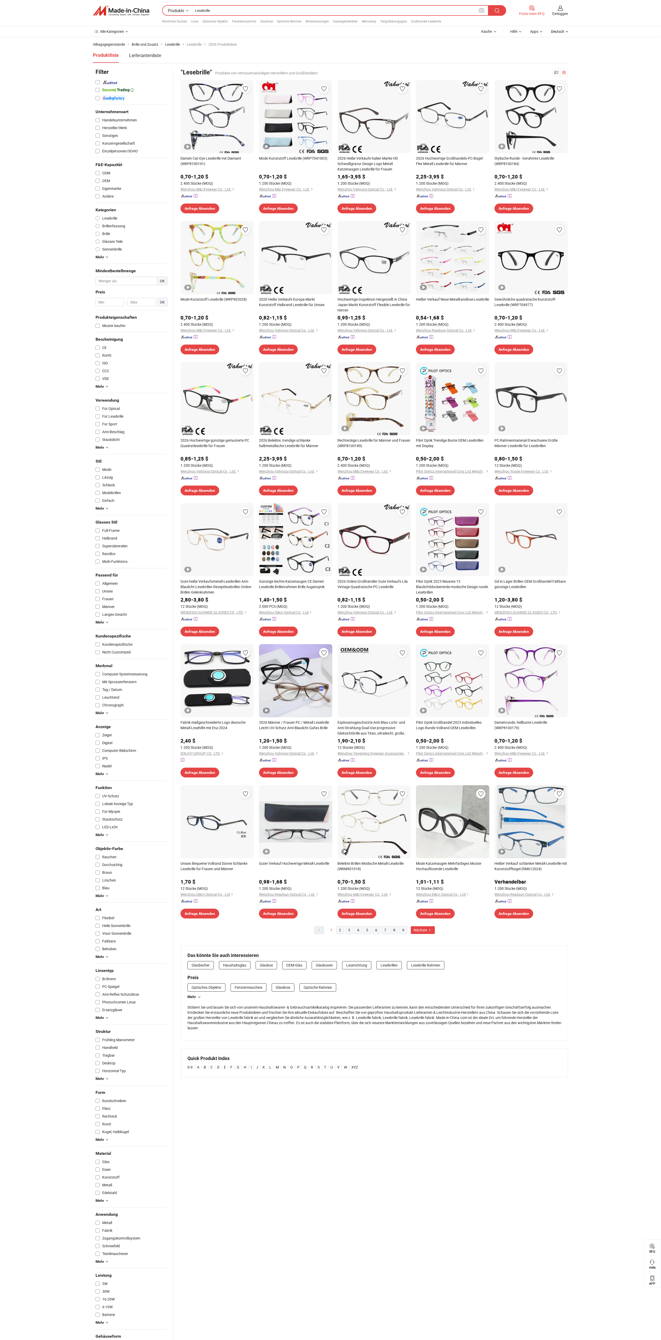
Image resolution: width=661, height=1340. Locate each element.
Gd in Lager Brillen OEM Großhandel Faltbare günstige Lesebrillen (530, 584)
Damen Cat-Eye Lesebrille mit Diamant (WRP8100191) (210, 161)
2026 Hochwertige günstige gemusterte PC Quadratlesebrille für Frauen (214, 443)
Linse (194, 21)
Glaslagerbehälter (345, 21)
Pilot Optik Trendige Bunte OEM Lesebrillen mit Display (450, 443)
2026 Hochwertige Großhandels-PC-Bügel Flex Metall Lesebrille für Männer (449, 161)
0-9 (190, 1067)
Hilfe (513, 31)
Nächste (421, 930)
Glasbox (266, 965)
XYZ (354, 1067)
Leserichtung (356, 965)
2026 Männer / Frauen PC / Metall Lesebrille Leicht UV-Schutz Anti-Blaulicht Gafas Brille (294, 725)
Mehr (191, 997)
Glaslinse (266, 21)
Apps (534, 31)
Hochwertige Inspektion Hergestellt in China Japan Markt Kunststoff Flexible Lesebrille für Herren (373, 305)
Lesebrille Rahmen (425, 965)
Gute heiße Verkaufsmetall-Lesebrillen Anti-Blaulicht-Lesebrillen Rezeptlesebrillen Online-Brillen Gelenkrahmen (216, 587)
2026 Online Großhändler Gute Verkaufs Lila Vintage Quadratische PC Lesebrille (372, 584)
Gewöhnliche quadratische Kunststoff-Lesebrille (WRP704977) (525, 302)
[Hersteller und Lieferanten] (121, 10)
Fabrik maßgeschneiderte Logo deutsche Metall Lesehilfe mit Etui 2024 (213, 725)
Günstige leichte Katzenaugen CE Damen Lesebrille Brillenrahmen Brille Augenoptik (292, 584)
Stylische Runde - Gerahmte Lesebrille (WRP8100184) (524, 161)
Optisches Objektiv (215, 21)
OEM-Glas (294, 965)
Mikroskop (369, 21)
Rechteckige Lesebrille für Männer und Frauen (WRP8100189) (373, 443)
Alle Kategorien (112, 31)
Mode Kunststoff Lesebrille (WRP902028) (213, 299)
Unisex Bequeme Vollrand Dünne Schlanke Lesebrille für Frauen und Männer (213, 866)
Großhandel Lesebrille (426, 21)
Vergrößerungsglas (393, 21)
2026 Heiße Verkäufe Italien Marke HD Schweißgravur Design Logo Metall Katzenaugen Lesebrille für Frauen (367, 164)
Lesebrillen (389, 965)
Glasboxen (324, 965)
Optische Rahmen (289, 21)
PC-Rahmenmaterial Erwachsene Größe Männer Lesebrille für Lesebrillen (526, 443)
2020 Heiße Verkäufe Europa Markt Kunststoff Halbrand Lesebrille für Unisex (292, 302)
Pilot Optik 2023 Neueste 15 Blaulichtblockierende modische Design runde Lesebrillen (452, 587)
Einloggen (560, 13)
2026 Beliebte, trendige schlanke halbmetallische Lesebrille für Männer (288, 443)
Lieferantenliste (145, 55)
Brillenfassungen (317, 21)
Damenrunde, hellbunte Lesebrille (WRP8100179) (520, 725)
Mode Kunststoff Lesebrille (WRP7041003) (293, 158)
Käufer (486, 31)
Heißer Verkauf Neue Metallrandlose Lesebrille (452, 299)
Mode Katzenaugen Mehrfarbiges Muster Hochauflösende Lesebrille (449, 866)
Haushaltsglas (234, 965)
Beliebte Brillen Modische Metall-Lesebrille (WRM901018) (370, 866)
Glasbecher (201, 965)
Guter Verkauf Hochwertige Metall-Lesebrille (294, 863)
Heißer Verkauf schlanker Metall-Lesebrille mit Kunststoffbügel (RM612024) (530, 866)
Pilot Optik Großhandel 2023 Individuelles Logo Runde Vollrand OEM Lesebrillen (449, 725)
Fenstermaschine (244, 21)
